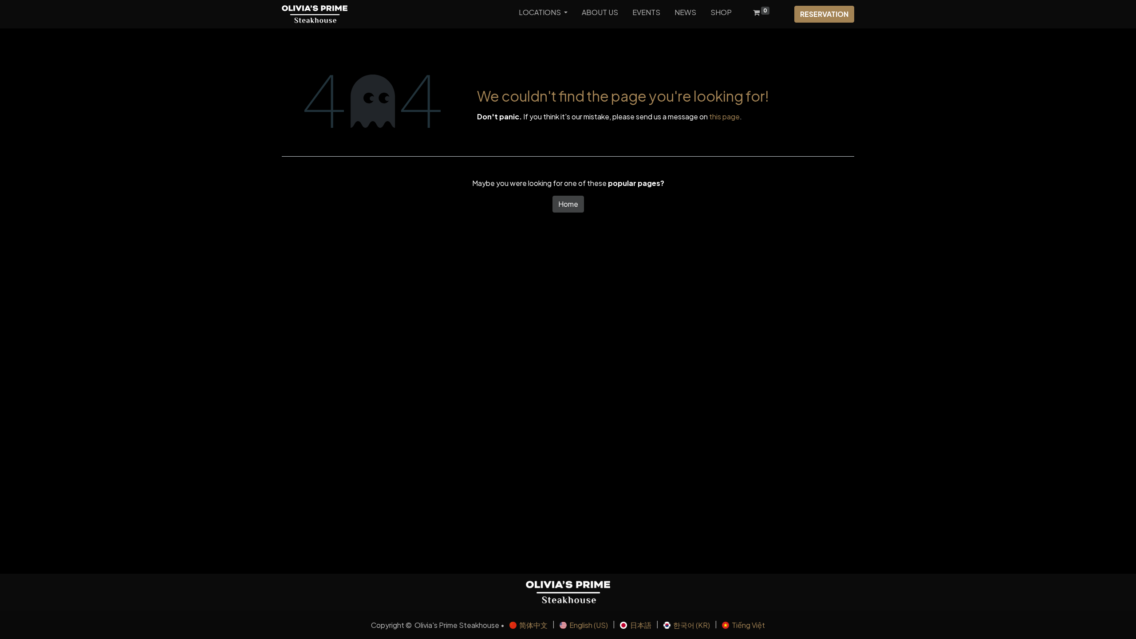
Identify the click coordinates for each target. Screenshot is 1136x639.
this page (724, 116)
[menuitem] (600, 14)
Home (568, 204)
